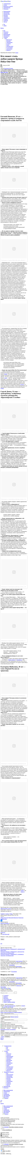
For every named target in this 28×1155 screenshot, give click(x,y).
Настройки (6, 1096)
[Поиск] (14, 946)
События (5, 20)
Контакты (5, 998)
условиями (6, 1127)
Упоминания (6, 1091)
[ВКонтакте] (1, 920)
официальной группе (6, 908)
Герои (7, 45)
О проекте (5, 995)
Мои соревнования (8, 1090)
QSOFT (23, 1005)
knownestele (19, 966)
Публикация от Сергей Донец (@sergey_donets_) (12, 431)
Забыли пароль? (18, 1012)
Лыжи (4, 25)
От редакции (9, 47)
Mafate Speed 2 (11, 659)
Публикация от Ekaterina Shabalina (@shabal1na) (12, 695)
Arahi (5, 378)
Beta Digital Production (10, 1005)
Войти (2, 28)
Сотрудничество (7, 999)
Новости (8, 50)
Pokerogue (18, 985)
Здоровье (5, 16)
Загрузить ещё (5, 934)
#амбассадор (4, 919)
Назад (3, 1036)
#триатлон (20, 917)
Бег (4, 24)
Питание (5, 15)
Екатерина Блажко (8, 68)
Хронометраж (6, 7)
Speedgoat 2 (19, 659)
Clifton (2, 388)
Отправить (7, 1036)
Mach (22, 890)
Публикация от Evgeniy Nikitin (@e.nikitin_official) (12, 146)
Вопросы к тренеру (8, 6)
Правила (5, 996)
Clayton (22, 384)
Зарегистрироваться (9, 1012)
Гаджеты (5, 19)
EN (1, 943)
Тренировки (6, 12)
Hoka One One (4, 72)
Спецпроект (9, 48)
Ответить (3, 932)
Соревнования (7, 3)
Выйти (6, 1098)
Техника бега (6, 14)
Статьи (5, 5)
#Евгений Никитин (13, 917)
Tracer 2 (22, 891)
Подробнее (12, 965)
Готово (2, 1030)
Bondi (5, 374)
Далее (2, 1128)
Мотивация (9, 39)
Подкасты (5, 9)
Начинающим (6, 11)
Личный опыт (9, 46)
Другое (5, 21)
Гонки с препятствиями (9, 1002)
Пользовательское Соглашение (8, 1029)
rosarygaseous (19, 961)
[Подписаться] (15, 993)
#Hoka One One (4, 917)
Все (4, 30)
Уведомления (6, 1095)
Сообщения (6, 1094)
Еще (5, 38)
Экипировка (6, 18)
